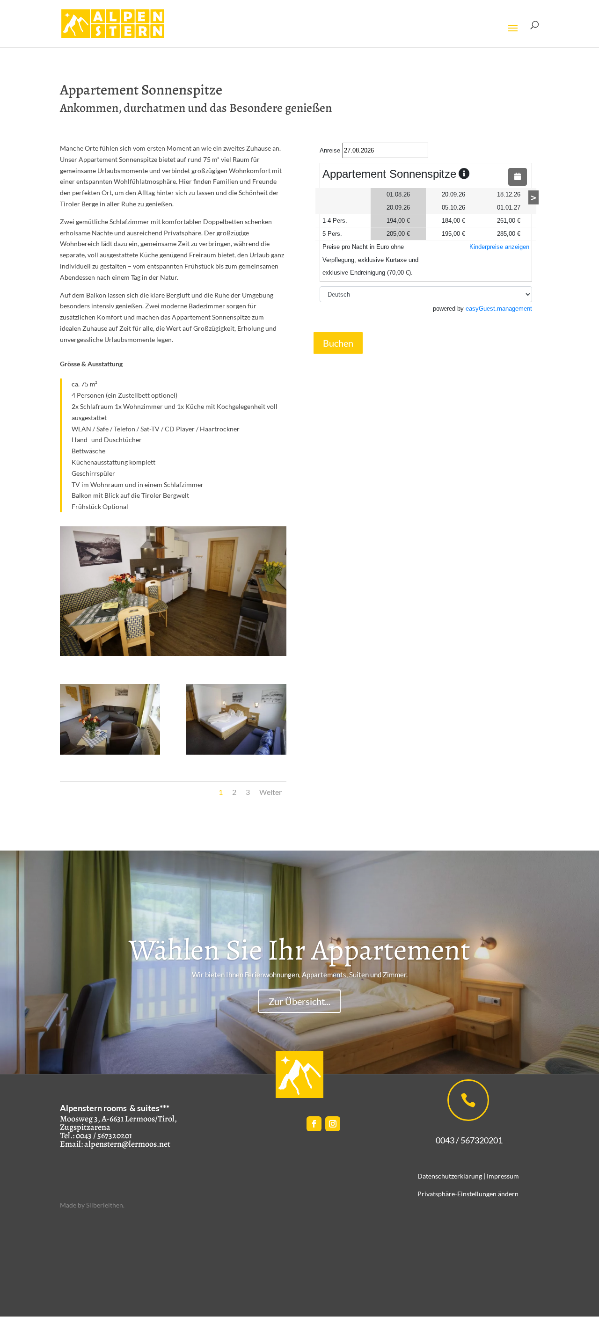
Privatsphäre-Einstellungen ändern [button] (468, 1194)
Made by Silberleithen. (92, 1205)
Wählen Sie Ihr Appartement (299, 950)
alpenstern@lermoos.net (127, 1144)
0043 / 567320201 (464, 1140)
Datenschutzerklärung (449, 1176)
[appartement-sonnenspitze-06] (236, 752)
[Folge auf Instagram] (332, 1123)
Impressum (503, 1176)
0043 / (86, 1135)
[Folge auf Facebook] (314, 1123)
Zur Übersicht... (299, 1001)
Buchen (338, 343)
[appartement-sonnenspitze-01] (110, 752)
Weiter (270, 791)
